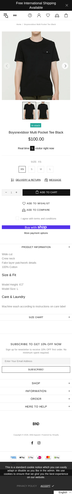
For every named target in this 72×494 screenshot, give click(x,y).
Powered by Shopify (50, 435)
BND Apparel (15, 15)
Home (18, 24)
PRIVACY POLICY (27, 486)
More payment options (36, 233)
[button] (63, 492)
